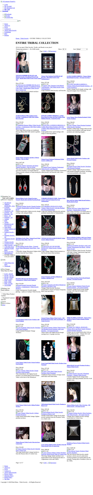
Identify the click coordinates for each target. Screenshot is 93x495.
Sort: (74, 49)
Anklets (6, 219)
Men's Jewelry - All (10, 245)
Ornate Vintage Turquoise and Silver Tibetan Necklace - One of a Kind (27, 158)
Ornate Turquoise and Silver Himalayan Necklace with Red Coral (51, 277)
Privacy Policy (8, 474)
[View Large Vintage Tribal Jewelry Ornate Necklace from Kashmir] (28, 372)
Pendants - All (8, 217)
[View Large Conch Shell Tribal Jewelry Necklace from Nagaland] (54, 373)
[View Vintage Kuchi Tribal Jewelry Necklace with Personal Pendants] (79, 168)
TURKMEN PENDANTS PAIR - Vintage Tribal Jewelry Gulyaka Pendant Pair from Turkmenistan (53, 200)
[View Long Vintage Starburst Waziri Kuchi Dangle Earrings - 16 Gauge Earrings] (79, 287)
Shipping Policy (9, 476)
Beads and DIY (8, 252)
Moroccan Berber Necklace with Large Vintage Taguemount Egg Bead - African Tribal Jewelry (79, 238)
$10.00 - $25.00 (9, 275)
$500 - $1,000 (8, 283)
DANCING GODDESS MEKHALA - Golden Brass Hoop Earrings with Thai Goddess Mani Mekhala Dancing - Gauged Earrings (53, 117)
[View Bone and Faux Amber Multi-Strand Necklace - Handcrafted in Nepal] (79, 210)
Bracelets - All (8, 214)
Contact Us (7, 29)
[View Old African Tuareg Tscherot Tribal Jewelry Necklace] (79, 452)
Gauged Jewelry (9, 243)
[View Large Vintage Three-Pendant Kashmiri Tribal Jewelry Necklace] (79, 127)
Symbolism (7, 32)
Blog (5, 33)
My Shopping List (9, 8)
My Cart (7, 9)
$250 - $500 (7, 282)
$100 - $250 (7, 280)
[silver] (3, 305)
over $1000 (7, 285)
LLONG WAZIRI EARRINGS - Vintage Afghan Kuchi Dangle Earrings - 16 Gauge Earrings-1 (79, 76)
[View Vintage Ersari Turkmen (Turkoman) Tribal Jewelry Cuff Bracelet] (54, 169)
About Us (7, 25)
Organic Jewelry (9, 242)
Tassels (6, 222)
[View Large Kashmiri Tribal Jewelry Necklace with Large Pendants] (28, 329)
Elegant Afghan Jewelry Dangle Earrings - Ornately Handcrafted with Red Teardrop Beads (28, 199)
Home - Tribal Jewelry (22, 38)
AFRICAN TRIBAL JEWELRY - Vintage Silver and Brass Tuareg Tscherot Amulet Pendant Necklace (79, 319)
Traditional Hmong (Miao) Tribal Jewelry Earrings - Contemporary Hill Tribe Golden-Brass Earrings (27, 117)
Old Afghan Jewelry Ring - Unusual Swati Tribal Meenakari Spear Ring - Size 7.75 (28, 239)
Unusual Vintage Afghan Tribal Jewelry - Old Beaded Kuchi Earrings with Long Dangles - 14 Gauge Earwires (53, 319)
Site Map (7, 479)
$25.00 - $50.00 (9, 277)
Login (6, 4)
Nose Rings (7, 227)
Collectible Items (9, 247)
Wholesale (7, 266)
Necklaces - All (8, 211)
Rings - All (7, 216)
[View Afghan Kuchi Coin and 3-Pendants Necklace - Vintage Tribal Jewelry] (79, 375)
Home (6, 24)
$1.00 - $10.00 (8, 274)
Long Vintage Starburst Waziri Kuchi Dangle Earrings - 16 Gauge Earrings (78, 278)
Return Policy (8, 477)
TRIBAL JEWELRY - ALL (9, 205)
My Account (8, 6)
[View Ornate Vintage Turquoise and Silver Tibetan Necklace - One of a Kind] (28, 167)
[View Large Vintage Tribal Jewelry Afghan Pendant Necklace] (28, 415)
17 (48, 51)
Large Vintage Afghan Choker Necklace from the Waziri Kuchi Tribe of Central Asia (53, 445)
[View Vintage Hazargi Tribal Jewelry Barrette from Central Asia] (28, 450)
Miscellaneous (8, 253)
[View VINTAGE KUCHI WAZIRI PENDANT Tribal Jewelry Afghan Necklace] (54, 249)
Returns (6, 35)
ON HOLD (7, 203)
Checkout (5, 11)
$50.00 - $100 (8, 279)
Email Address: (5, 290)
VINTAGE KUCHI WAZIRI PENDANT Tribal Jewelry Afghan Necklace (53, 239)
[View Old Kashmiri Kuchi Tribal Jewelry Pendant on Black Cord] (54, 414)
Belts (5, 221)
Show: (60, 49)
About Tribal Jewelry (10, 30)
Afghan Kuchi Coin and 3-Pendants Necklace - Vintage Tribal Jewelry (78, 366)
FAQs (6, 27)
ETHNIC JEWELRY (7, 208)
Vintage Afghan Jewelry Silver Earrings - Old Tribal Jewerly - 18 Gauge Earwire (78, 405)
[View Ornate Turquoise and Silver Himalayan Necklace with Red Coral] (54, 286)
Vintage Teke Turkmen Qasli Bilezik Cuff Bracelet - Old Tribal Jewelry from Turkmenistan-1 (51, 77)
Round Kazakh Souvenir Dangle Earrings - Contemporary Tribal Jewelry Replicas (27, 279)
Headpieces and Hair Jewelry (8, 224)
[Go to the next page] (52, 51)
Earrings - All (8, 212)
